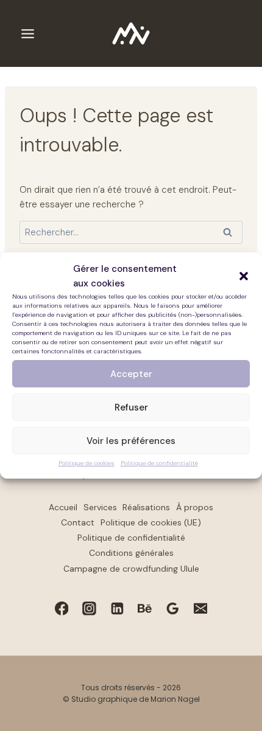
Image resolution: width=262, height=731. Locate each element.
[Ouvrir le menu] (27, 33)
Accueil (63, 507)
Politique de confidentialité (159, 463)
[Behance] (145, 608)
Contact (77, 522)
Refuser (131, 407)
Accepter (131, 374)
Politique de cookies (86, 463)
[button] (244, 276)
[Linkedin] (117, 608)
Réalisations (146, 507)
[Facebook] (62, 608)
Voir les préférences (131, 441)
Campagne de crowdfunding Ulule (131, 568)
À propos (194, 507)
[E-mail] (200, 608)
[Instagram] (90, 608)
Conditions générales (131, 552)
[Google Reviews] (173, 608)
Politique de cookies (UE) (151, 522)
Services (100, 507)
